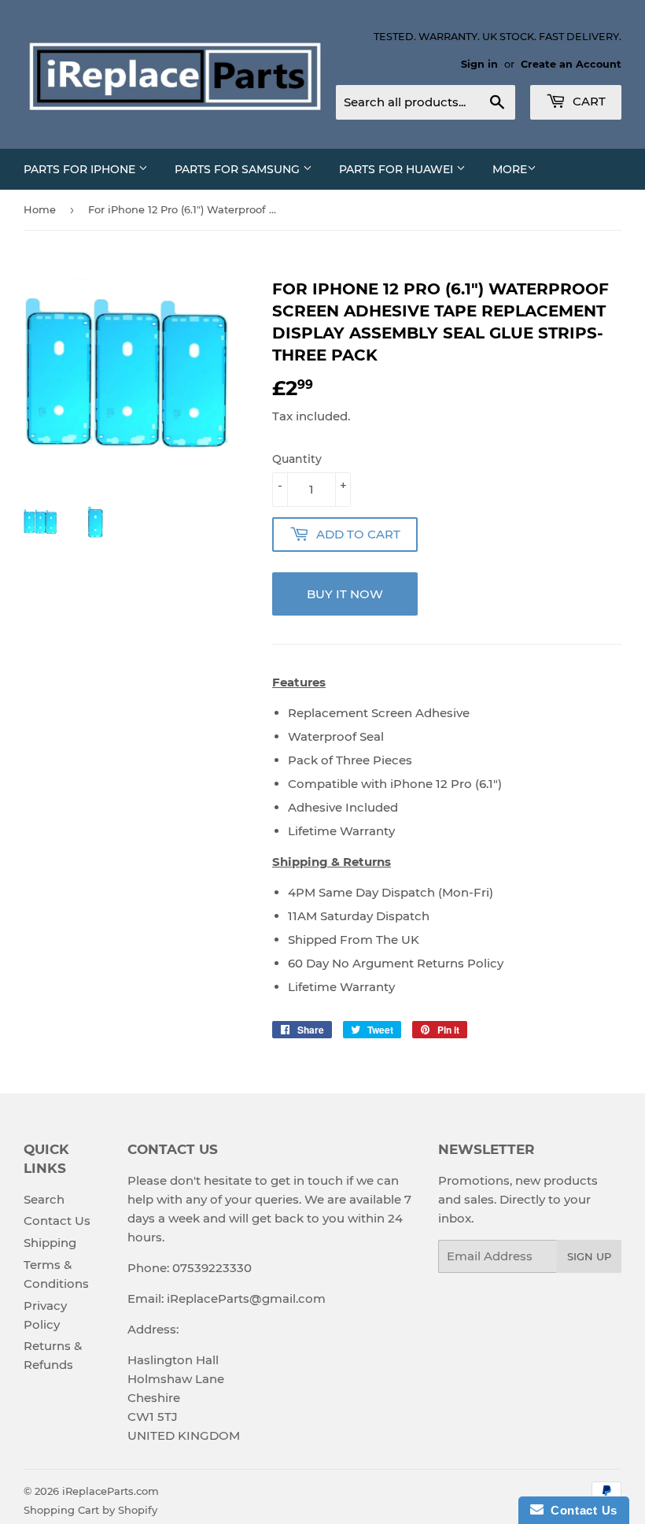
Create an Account (571, 64)
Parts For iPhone (81, 169)
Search (44, 1199)
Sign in (479, 64)
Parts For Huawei (397, 169)
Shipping (50, 1242)
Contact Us (57, 1220)
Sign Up (589, 1256)
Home (40, 209)
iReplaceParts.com (110, 1491)
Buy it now (345, 593)
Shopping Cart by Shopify (90, 1510)
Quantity (297, 459)
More (509, 169)
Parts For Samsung (239, 169)
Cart (587, 101)
